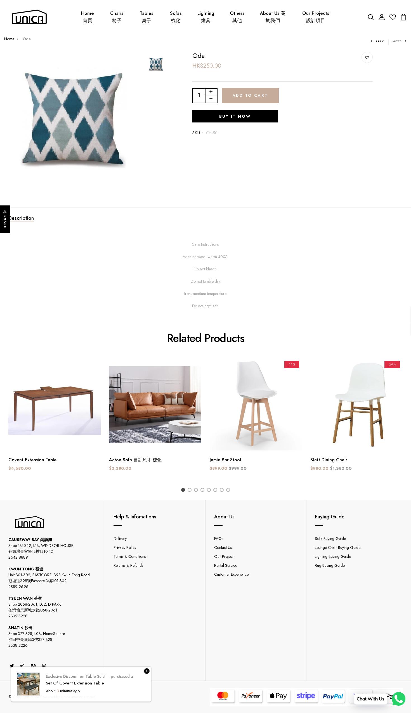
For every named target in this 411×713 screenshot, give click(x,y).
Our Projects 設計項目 (315, 17)
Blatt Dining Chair (328, 460)
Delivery (120, 538)
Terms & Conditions (130, 556)
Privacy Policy (125, 547)
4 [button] (203, 490)
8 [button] (229, 490)
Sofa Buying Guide (330, 538)
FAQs (218, 538)
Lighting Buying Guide (333, 556)
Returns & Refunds (128, 565)
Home (9, 39)
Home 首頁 (87, 17)
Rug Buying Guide (330, 565)
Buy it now (235, 116)
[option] (72, 120)
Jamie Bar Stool (225, 460)
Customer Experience (231, 574)
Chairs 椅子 (116, 17)
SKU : (197, 133)
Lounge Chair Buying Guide (337, 547)
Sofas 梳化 (175, 17)
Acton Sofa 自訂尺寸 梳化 (135, 460)
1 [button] (184, 490)
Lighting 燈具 (205, 17)
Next (397, 41)
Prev (380, 41)
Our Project (223, 556)
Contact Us (223, 547)
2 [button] (191, 490)
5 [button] (210, 490)
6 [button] (216, 490)
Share (5, 221)
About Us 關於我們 (272, 17)
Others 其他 (237, 17)
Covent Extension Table (32, 460)
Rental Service (225, 565)
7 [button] (223, 490)
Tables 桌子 (146, 17)
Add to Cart (250, 95)
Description (21, 218)
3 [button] (197, 490)
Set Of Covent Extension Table (75, 683)
